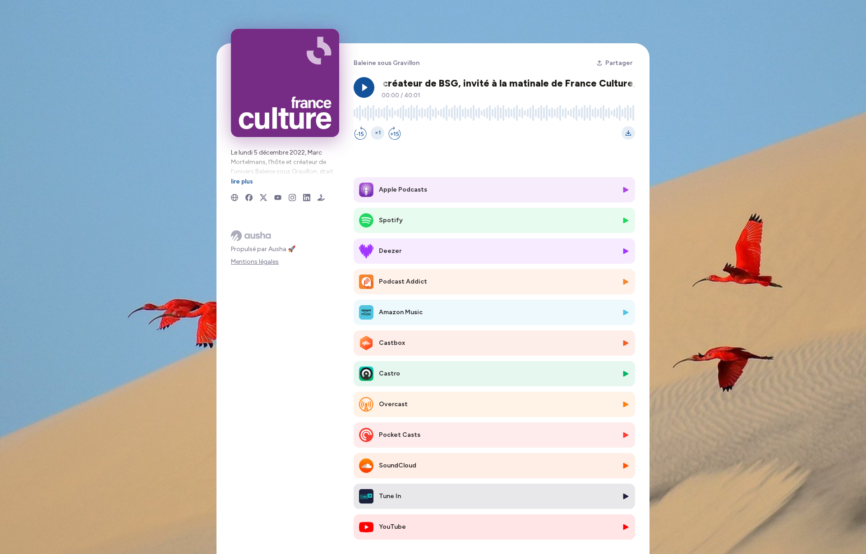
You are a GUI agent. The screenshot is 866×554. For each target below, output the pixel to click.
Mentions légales (255, 262)
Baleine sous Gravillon (386, 63)
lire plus (242, 181)
